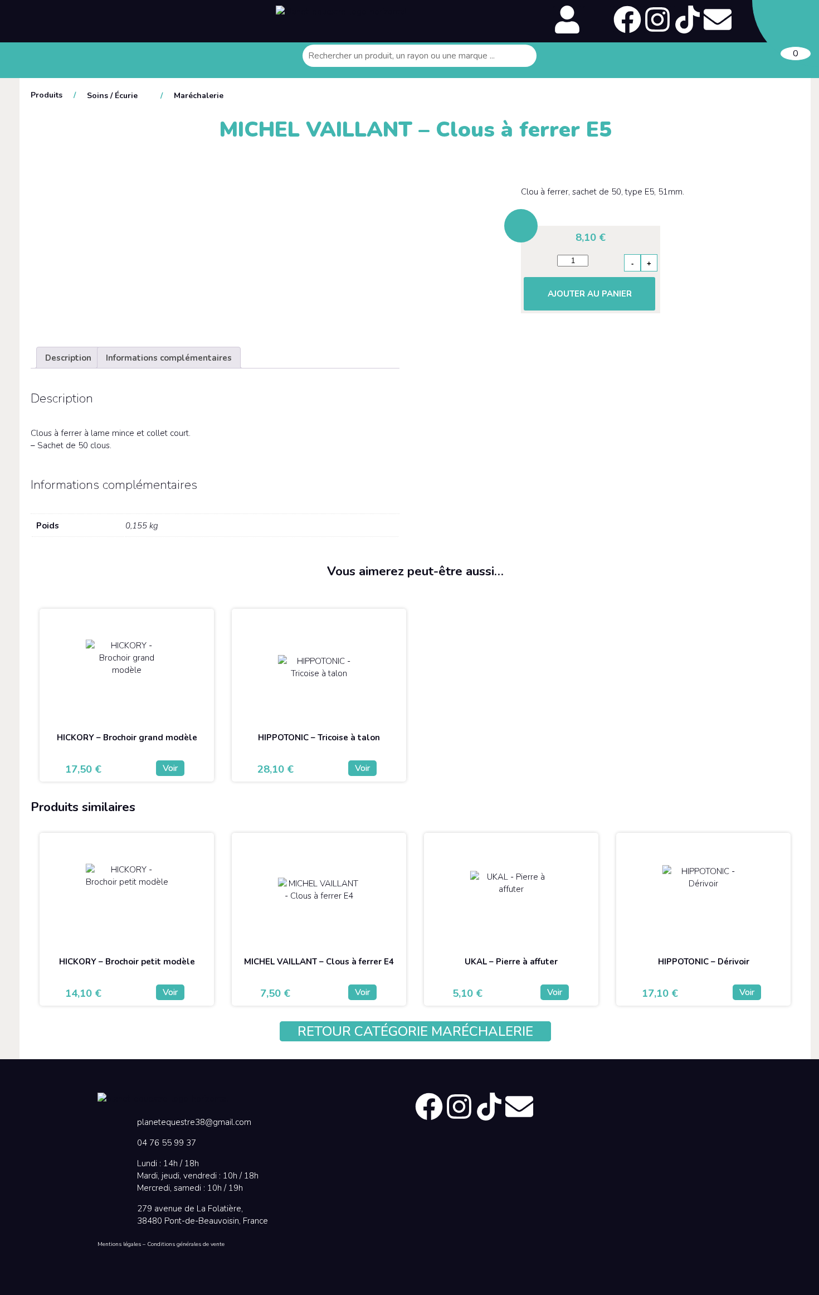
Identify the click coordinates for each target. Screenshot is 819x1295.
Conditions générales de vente (186, 1244)
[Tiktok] (687, 19)
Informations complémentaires (169, 357)
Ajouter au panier (590, 293)
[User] (567, 19)
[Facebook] (627, 19)
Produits (46, 95)
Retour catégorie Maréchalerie (415, 1031)
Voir (170, 768)
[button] (135, 10)
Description (68, 357)
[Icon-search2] (597, 19)
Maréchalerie (198, 95)
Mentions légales (119, 1244)
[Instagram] (657, 19)
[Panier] (785, 33)
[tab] (68, 357)
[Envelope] (718, 19)
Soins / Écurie (112, 95)
